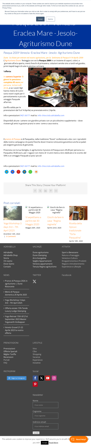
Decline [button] (50, 19)
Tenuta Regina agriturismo (45, 266)
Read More (53, 442)
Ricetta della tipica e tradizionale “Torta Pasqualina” (75, 230)
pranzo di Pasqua (13, 139)
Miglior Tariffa (10, 354)
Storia (6, 258)
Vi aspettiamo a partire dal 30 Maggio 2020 (33, 221)
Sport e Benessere (70, 252)
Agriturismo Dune (13, 60)
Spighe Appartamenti (42, 261)
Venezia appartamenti (42, 263)
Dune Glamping (40, 255)
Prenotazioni (9, 348)
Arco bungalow (39, 258)
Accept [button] (40, 19)
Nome (35, 400)
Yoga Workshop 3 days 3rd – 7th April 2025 (13, 227)
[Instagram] (54, 378)
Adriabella (8, 252)
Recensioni (8, 357)
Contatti (7, 266)
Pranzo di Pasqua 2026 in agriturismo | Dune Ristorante (16, 284)
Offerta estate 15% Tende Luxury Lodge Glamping (16, 309)
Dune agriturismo (41, 252)
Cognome (37, 411)
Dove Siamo (9, 263)
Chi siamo (8, 261)
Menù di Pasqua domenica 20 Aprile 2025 (16, 293)
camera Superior (14, 76)
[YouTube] (47, 378)
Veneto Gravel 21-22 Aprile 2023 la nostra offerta (14, 330)
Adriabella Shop (11, 255)
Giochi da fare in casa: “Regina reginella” (55, 221)
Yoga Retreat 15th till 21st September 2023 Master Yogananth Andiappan (16, 319)
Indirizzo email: (39, 422)
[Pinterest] (35, 384)
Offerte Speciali (10, 351)
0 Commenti (11, 236)
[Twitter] (41, 378)
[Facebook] (35, 378)
